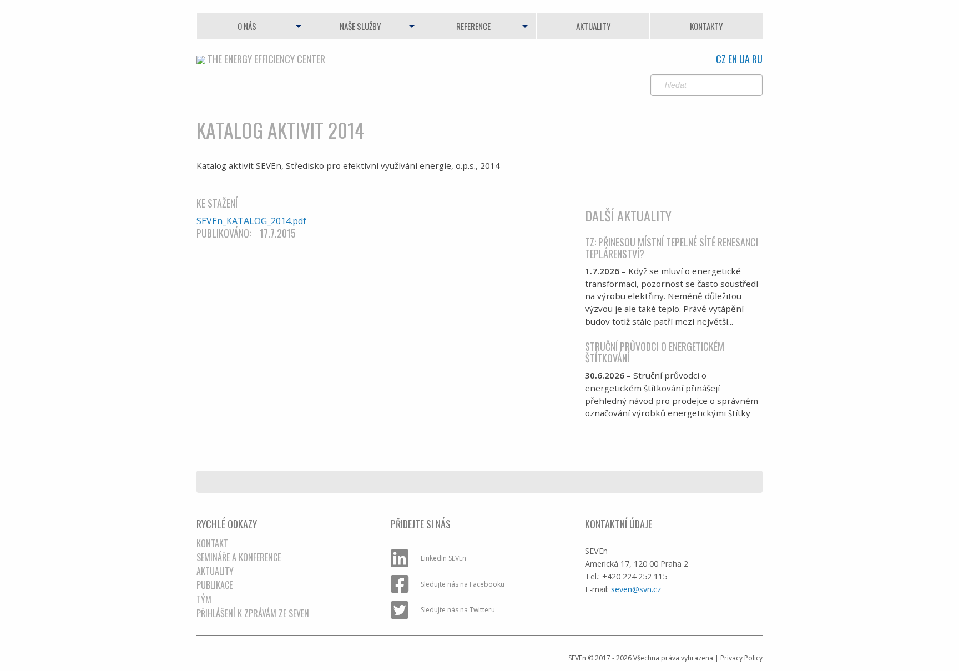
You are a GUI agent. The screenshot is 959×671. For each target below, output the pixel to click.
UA (744, 59)
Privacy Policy (741, 658)
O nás (247, 26)
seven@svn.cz (636, 589)
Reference (473, 26)
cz (721, 59)
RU (757, 59)
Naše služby (360, 26)
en (732, 59)
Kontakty (706, 26)
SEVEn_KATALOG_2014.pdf (251, 221)
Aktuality (593, 26)
